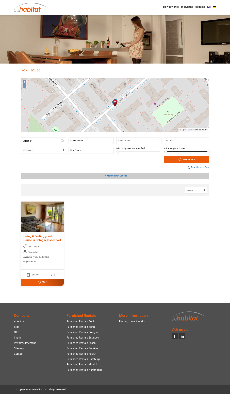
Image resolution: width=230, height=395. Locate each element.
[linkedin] (182, 336)
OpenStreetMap (189, 130)
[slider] (118, 151)
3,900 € (42, 282)
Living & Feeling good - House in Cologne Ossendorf (42, 238)
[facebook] (175, 336)
